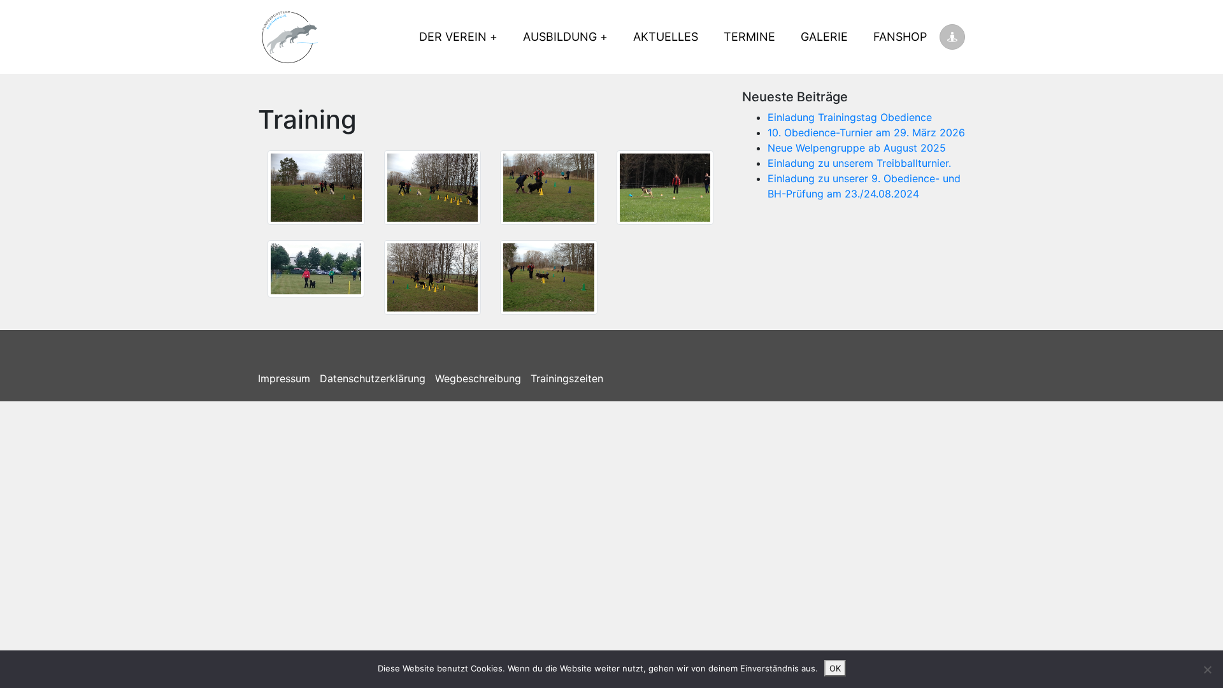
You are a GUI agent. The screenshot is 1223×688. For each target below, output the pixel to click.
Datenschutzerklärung (373, 378)
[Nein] (1207, 669)
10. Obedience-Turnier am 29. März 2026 (866, 132)
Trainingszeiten (567, 378)
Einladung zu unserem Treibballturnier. (859, 163)
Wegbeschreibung (478, 378)
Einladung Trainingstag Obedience (850, 117)
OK (835, 668)
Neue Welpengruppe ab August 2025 (857, 147)
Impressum (284, 378)
